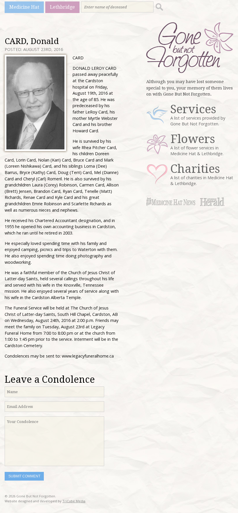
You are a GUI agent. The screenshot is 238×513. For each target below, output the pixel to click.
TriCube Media (73, 501)
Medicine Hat (24, 7)
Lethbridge (62, 7)
